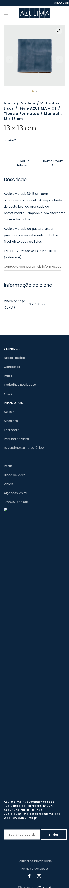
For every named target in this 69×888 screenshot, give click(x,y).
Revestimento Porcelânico (24, 448)
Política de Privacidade (34, 861)
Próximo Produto (53, 161)
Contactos (12, 367)
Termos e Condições (34, 869)
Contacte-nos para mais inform (28, 266)
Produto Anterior (22, 163)
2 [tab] (36, 91)
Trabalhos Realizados (20, 384)
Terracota (11, 430)
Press (8, 376)
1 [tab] (33, 91)
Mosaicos (11, 421)
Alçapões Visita (15, 493)
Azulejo (28, 103)
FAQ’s (8, 393)
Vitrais (8, 484)
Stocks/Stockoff (16, 502)
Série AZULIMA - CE (38, 108)
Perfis (8, 466)
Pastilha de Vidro (16, 439)
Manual (51, 113)
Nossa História (14, 358)
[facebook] (29, 876)
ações (56, 266)
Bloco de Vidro (14, 475)
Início (9, 103)
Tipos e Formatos (21, 113)
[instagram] (39, 876)
